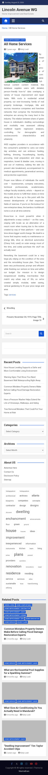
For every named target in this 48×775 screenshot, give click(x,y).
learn (31, 549)
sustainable (11, 583)
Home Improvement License (15, 615)
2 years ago (11, 753)
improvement (15, 537)
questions (22, 561)
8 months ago (12, 677)
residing (29, 573)
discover (9, 512)
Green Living (9, 605)
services (12, 295)
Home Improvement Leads (15, 40)
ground (26, 524)
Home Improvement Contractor (17, 608)
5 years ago (11, 49)
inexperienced (13, 543)
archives (23, 495)
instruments (10, 549)
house (11, 530)
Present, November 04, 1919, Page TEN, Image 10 (24, 319)
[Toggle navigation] (13, 21)
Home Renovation (32, 619)
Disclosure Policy (11, 476)
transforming (33, 584)
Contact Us (9, 472)
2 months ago (12, 639)
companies (23, 500)
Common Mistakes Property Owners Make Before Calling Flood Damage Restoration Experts (22, 390)
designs (34, 505)
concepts (36, 501)
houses (23, 531)
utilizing (9, 588)
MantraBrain (24, 771)
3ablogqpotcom (10, 491)
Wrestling (11, 308)
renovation (13, 566)
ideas (32, 531)
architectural (10, 496)
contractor (10, 505)
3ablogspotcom (24, 491)
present (30, 555)
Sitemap (7, 480)
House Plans (22, 622)
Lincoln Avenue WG (19, 9)
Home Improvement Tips (14, 619)
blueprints (10, 501)
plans (18, 554)
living (40, 548)
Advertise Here (10, 468)
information (31, 543)
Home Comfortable (23, 605)
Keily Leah (24, 49)
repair (40, 567)
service (9, 579)
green (17, 524)
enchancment (16, 519)
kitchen (22, 548)
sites (31, 579)
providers (10, 560)
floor (8, 524)
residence (13, 573)
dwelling (22, 511)
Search (41, 334)
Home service (10, 622)
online (8, 555)
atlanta (35, 495)
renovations (30, 567)
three (21, 584)
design (22, 505)
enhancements (35, 519)
